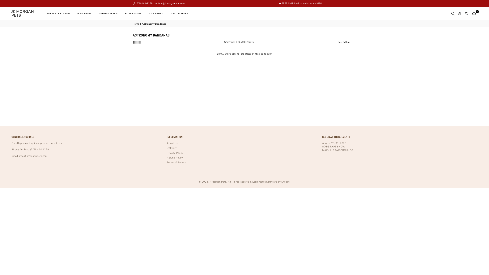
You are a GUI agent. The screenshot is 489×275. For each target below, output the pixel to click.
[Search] (452, 13)
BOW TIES (83, 13)
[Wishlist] (466, 13)
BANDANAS (132, 13)
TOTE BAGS (155, 13)
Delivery (172, 148)
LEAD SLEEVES (179, 13)
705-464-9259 (144, 3)
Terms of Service (176, 162)
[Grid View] (135, 42)
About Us (172, 143)
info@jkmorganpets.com (171, 3)
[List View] (139, 42)
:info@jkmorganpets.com (32, 156)
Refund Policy (175, 157)
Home (136, 23)
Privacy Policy (175, 153)
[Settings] (459, 13)
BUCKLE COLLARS (57, 13)
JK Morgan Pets (24, 13)
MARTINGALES (107, 13)
